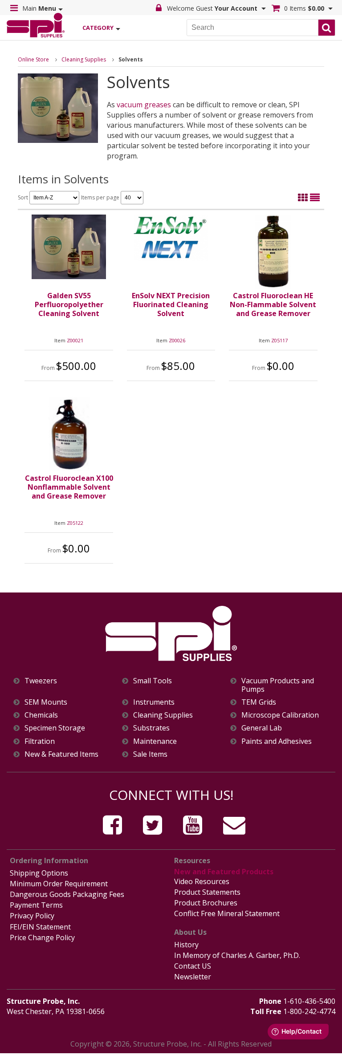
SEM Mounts (45, 702)
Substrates (151, 728)
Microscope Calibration (280, 715)
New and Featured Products (223, 871)
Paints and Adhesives (276, 741)
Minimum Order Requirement (59, 884)
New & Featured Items (61, 754)
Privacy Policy (32, 916)
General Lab (261, 728)
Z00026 (177, 340)
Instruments (154, 702)
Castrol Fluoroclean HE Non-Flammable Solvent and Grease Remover (273, 304)
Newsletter (192, 977)
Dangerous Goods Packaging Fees (67, 894)
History (186, 945)
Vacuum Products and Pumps (277, 685)
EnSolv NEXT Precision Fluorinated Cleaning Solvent (171, 304)
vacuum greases (144, 105)
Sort (23, 197)
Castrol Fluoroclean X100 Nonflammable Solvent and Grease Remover (69, 487)
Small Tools (152, 681)
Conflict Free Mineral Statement (227, 913)
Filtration (39, 741)
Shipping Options (39, 873)
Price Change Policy (42, 937)
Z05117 (279, 340)
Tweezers (40, 681)
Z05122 (75, 522)
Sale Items (150, 754)
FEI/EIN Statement (40, 927)
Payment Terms (36, 905)
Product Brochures (205, 903)
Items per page (101, 197)
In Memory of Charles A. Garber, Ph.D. (237, 955)
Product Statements (207, 892)
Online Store (33, 59)
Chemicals (41, 715)
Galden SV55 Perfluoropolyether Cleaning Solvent (69, 304)
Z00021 (75, 340)
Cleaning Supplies (83, 59)
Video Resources (201, 881)
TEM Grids (258, 702)
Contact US (192, 966)
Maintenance (155, 741)
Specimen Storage (54, 728)
